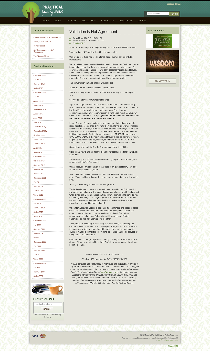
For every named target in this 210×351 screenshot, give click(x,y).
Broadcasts (89, 21)
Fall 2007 (37, 268)
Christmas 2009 (39, 221)
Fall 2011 (37, 182)
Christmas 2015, (40, 92)
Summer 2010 (39, 208)
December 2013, (40, 131)
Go (174, 14)
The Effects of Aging (41, 56)
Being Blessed (39, 46)
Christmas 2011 (39, 178)
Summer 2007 (39, 272)
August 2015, (38, 101)
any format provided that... (168, 340)
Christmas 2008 (39, 242)
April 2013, (37, 148)
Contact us (107, 21)
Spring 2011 (38, 191)
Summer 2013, (39, 144)
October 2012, (39, 161)
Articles (71, 21)
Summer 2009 (39, 229)
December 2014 (39, 110)
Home (46, 21)
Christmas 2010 (39, 199)
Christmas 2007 (39, 263)
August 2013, (38, 139)
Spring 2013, (38, 152)
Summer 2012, (39, 165)
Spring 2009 (38, 233)
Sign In (177, 4)
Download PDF (79, 43)
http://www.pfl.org (108, 272)
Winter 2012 (38, 174)
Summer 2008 (39, 250)
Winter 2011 (38, 195)
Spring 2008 (38, 255)
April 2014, (37, 122)
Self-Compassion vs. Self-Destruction (43, 51)
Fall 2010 (37, 203)
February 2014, (39, 127)
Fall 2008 (37, 246)
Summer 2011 (38, 186)
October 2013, (39, 135)
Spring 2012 (38, 169)
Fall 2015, (37, 97)
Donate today (162, 81)
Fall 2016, (37, 80)
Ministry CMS (173, 346)
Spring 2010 (38, 212)
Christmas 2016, (40, 75)
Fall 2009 (37, 225)
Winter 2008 (38, 259)
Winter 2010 (38, 216)
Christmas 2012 (39, 157)
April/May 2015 (39, 105)
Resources (125, 21)
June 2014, (37, 118)
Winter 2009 (38, 238)
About (57, 21)
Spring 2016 (38, 88)
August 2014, (38, 114)
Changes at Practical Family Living (47, 37)
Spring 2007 (38, 276)
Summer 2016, (39, 84)
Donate (142, 21)
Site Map (170, 4)
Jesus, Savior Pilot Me (42, 42)
